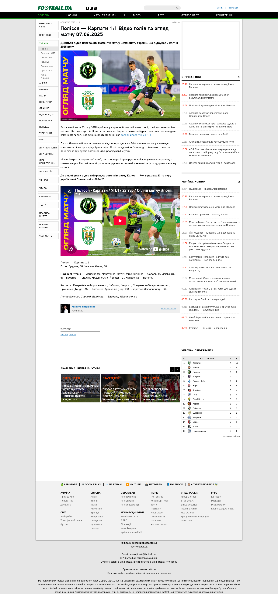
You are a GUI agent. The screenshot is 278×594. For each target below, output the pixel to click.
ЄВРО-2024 (45, 197)
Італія (94, 504)
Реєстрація (233, 8)
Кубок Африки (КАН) (131, 532)
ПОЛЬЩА (44, 127)
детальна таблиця (231, 436)
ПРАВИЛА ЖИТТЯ (44, 214)
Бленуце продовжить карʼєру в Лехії (208, 134)
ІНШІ (41, 139)
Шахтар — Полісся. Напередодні (207, 299)
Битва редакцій (189, 504)
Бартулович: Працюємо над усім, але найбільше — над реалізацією (209, 258)
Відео (137, 15)
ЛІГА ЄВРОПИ (46, 154)
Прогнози (156, 520)
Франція (95, 512)
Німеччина (96, 508)
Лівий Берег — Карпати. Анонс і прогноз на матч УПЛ (212, 319)
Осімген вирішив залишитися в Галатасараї (212, 163)
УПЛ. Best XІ (187, 500)
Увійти (220, 8)
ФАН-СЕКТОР (46, 236)
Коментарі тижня (160, 500)
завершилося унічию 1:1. (136, 134)
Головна (44, 15)
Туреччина (96, 524)
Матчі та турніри (105, 15)
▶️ (133, 484)
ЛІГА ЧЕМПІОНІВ (48, 148)
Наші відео (157, 512)
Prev (172, 369)
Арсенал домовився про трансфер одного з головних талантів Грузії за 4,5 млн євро (212, 125)
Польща (95, 528)
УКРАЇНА (44, 43)
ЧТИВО (43, 188)
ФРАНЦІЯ (44, 108)
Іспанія (94, 500)
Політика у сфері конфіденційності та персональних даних (139, 573)
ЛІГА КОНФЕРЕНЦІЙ (47, 162)
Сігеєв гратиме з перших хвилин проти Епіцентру (210, 269)
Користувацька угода (222, 508)
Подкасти (156, 508)
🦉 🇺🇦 (202, 484)
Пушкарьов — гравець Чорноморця (208, 189)
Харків (196, 404)
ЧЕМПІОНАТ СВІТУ (45, 25)
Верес (196, 422)
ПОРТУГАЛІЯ (46, 121)
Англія (94, 496)
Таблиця (45, 62)
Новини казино (159, 524)
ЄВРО (124, 520)
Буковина (197, 413)
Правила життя (189, 508)
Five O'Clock (187, 512)
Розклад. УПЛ (48, 53)
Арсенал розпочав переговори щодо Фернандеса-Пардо (208, 114)
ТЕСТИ (42, 205)
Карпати (64, 334)
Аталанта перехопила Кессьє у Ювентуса (211, 142)
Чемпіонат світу (129, 516)
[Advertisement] (210, 45)
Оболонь (197, 408)
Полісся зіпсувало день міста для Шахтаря (212, 105)
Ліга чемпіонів (128, 496)
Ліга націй (126, 524)
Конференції (224, 15)
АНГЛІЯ (43, 83)
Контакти (216, 496)
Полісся (72, 334)
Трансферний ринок (71, 520)
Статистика (47, 58)
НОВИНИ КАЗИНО (43, 226)
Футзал (64, 524)
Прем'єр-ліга (67, 496)
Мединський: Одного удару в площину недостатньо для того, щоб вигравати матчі (212, 280)
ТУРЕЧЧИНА (45, 133)
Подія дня (186, 520)
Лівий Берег (198, 399)
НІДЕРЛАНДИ (46, 114)
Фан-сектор (157, 496)
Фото (161, 15)
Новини (72, 15)
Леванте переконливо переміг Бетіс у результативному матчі (209, 96)
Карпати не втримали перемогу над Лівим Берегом (211, 86)
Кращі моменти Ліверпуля (195, 516)
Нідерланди (97, 516)
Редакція (216, 500)
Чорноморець (199, 431)
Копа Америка (128, 528)
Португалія (97, 520)
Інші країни (66, 516)
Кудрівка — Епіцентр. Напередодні (208, 328)
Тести (154, 504)
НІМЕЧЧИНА (45, 102)
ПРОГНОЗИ (45, 35)
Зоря (195, 385)
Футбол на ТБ (190, 15)
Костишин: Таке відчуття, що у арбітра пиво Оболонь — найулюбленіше (212, 308)
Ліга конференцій (130, 504)
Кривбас (197, 390)
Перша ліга (47, 66)
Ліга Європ (126, 500)
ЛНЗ (195, 395)
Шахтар (196, 367)
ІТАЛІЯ (42, 96)
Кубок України (45, 76)
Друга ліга (46, 71)
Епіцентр (197, 376)
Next (177, 369)
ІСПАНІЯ (43, 90)
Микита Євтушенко (84, 306)
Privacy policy (218, 504)
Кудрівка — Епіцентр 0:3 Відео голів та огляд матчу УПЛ (212, 234)
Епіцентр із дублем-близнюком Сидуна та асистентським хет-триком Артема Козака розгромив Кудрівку (211, 246)
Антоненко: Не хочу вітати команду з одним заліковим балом (212, 290)
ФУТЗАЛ (43, 180)
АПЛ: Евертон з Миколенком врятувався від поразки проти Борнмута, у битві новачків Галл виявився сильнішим (214, 152)
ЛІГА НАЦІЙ (45, 172)
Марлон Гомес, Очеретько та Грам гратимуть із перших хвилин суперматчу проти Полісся (214, 224)
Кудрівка (197, 417)
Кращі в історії (188, 496)
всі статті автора (168, 309)
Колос (195, 426)
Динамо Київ (199, 381)
